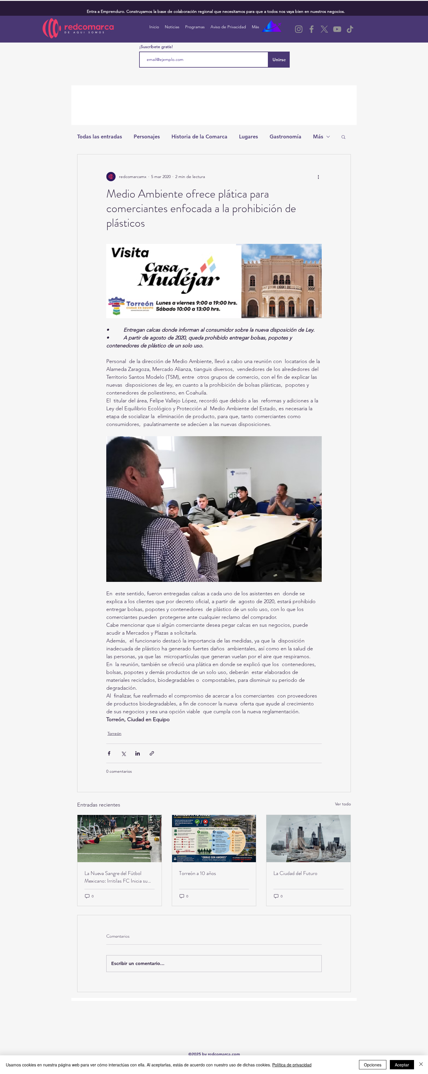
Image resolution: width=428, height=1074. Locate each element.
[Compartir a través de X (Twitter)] (123, 753)
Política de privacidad (292, 1065)
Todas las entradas (99, 136)
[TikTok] (350, 29)
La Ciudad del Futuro (295, 873)
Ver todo (343, 804)
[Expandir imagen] (214, 509)
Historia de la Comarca (199, 136)
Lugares (248, 136)
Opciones (372, 1065)
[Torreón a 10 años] (214, 838)
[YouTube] (337, 29)
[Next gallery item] (315, 509)
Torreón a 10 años (197, 873)
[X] (324, 29)
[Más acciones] (318, 176)
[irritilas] (119, 838)
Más (318, 136)
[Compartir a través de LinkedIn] (137, 753)
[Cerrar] (421, 1064)
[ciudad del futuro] (308, 838)
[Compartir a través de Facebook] (109, 753)
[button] (343, 136)
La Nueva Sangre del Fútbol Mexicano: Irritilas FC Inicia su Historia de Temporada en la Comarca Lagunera (116, 877)
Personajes (147, 136)
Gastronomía (285, 136)
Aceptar (402, 1065)
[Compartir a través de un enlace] (152, 753)
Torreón (114, 733)
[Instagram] (299, 29)
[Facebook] (311, 29)
